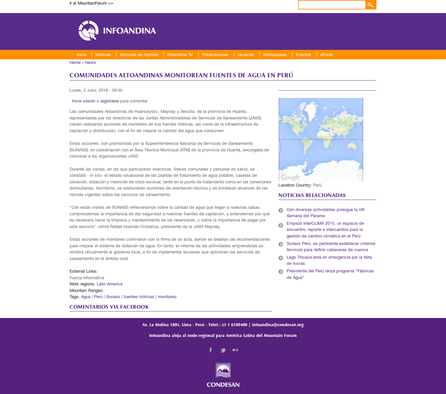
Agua (85, 296)
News (90, 62)
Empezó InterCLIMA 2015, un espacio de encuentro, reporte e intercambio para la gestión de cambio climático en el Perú (325, 229)
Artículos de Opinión (139, 54)
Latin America (109, 283)
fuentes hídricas (139, 296)
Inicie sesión (83, 100)
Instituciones (275, 54)
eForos (326, 54)
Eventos (303, 54)
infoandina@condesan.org (278, 325)
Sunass (113, 296)
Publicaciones (215, 54)
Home (75, 62)
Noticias (103, 54)
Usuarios (245, 54)
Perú (98, 296)
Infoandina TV (180, 54)
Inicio (82, 54)
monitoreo (167, 296)
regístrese (109, 100)
